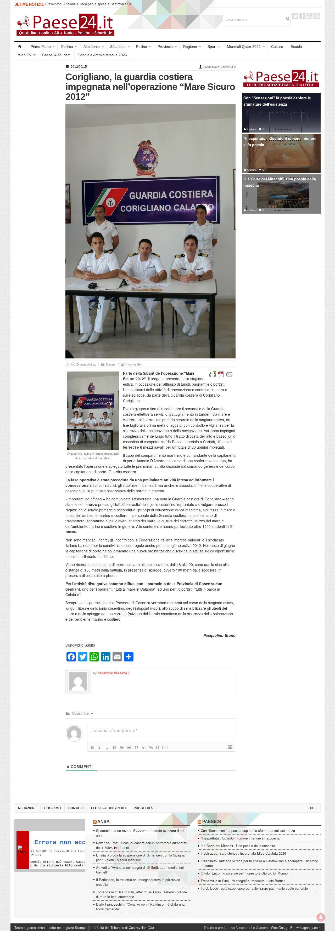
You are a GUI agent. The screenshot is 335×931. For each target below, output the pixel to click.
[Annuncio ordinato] (121, 747)
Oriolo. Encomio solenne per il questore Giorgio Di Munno (244, 873)
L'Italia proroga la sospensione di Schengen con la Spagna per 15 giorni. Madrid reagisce (140, 857)
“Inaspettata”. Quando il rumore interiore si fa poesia (279, 141)
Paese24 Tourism (56, 55)
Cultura (277, 46)
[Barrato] (114, 747)
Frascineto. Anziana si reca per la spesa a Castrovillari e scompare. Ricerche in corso (88, 6)
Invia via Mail (133, 364)
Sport (212, 46)
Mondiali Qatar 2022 (244, 46)
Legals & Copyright (108, 808)
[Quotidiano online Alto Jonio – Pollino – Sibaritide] (20, 46)
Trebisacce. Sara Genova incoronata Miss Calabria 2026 (243, 853)
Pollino (141, 46)
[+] (165, 747)
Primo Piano (41, 46)
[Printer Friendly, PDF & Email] (221, 373)
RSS (317, 16)
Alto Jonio (91, 46)
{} (158, 747)
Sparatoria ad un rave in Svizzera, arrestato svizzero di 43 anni (140, 833)
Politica (67, 46)
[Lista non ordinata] (129, 747)
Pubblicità (143, 808)
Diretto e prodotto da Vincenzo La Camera (236, 927)
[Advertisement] (37, 141)
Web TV (24, 55)
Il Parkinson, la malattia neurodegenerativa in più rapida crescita (138, 882)
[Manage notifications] (321, 917)
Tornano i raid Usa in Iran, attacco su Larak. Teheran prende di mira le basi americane (141, 894)
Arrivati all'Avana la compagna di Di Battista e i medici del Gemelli (140, 870)
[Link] (151, 747)
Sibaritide (118, 46)
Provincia (165, 46)
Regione (190, 46)
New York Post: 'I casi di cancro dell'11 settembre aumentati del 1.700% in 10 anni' (141, 845)
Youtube (309, 16)
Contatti (75, 808)
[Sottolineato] (107, 747)
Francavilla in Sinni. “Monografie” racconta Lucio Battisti (243, 880)
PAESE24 (211, 821)
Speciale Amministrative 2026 (102, 55)
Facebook (302, 16)
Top (312, 808)
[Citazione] (136, 747)
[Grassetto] (92, 747)
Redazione (27, 808)
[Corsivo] (99, 747)
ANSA (103, 821)
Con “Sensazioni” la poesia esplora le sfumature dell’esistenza (277, 101)
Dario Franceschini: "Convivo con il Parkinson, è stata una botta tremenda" (140, 906)
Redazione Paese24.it (220, 67)
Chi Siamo (52, 808)
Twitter (295, 16)
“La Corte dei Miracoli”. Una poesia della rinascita (279, 182)
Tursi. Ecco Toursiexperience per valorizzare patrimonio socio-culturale (254, 888)
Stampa (110, 364)
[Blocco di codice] (143, 747)
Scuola (296, 46)
